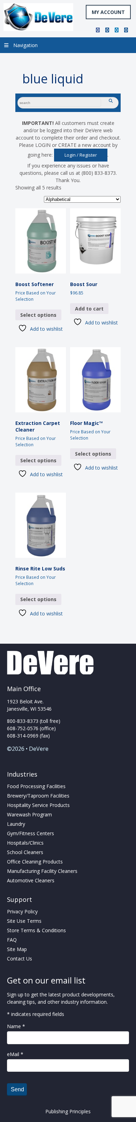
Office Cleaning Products (35, 861)
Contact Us (19, 958)
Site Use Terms (24, 921)
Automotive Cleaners (30, 880)
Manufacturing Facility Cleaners (42, 871)
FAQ (12, 939)
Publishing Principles (68, 1111)
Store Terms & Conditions (36, 930)
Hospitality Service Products (38, 805)
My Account (108, 12)
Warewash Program (29, 814)
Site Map (17, 949)
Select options (38, 315)
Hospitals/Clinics (25, 842)
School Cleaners (25, 852)
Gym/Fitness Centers (30, 833)
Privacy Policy (22, 911)
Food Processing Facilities (36, 786)
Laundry (16, 824)
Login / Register (81, 155)
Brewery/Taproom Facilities (38, 795)
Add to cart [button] (89, 308)
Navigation (25, 45)
